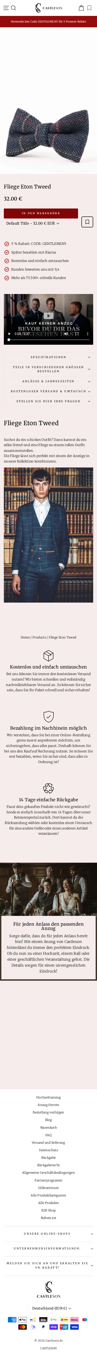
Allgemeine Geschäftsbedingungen (48, 1173)
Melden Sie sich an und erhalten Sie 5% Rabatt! (47, 1265)
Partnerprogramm (48, 1180)
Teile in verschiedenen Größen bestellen (48, 369)
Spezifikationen (49, 357)
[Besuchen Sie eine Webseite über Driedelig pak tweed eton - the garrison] (48, 535)
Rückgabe (48, 1158)
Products (39, 637)
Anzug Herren (48, 1105)
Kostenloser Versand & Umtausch (48, 391)
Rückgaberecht (48, 1165)
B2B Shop (48, 1210)
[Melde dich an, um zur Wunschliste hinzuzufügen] (87, 221)
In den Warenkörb (41, 213)
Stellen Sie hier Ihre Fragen (48, 401)
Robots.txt (48, 1218)
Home (25, 637)
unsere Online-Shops (47, 1233)
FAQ (48, 1135)
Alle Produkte (48, 1203)
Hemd (18, 445)
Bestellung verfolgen (48, 1112)
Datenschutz (48, 1150)
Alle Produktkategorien (48, 1195)
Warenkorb (48, 1128)
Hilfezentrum (48, 1188)
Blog (48, 1120)
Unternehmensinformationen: (47, 1248)
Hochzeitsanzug (48, 1097)
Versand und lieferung (48, 1143)
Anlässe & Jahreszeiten (48, 381)
